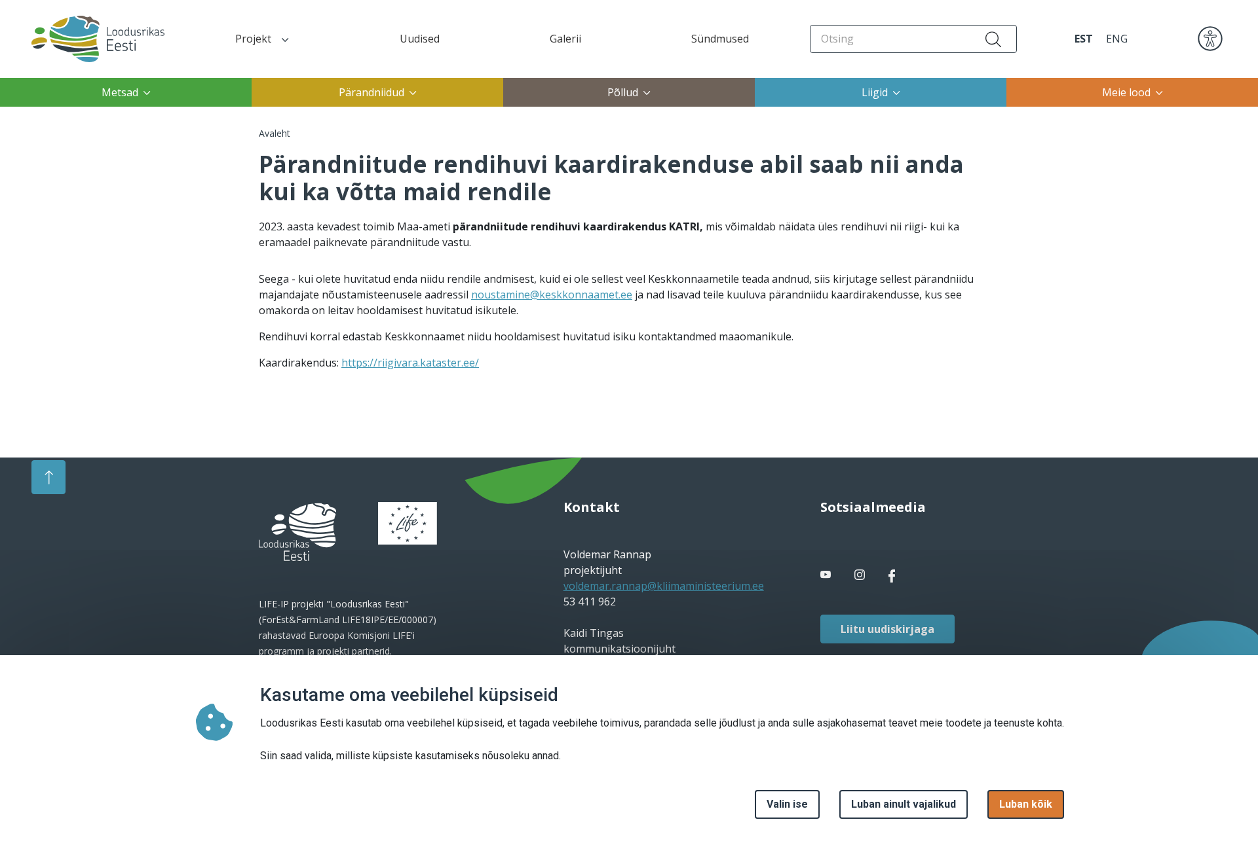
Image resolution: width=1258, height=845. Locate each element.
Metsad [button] (120, 92)
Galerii (565, 38)
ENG (1117, 38)
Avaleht (274, 133)
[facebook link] (826, 575)
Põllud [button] (622, 92)
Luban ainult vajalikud (903, 804)
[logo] (297, 532)
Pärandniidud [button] (371, 92)
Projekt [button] (253, 38)
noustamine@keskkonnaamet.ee (551, 294)
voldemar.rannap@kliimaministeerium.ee (663, 586)
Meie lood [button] (1126, 92)
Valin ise (787, 804)
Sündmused (720, 38)
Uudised (420, 38)
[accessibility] (1210, 38)
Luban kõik (1025, 804)
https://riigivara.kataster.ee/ (410, 362)
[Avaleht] (86, 38)
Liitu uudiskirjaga (887, 629)
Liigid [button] (875, 92)
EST (1084, 38)
